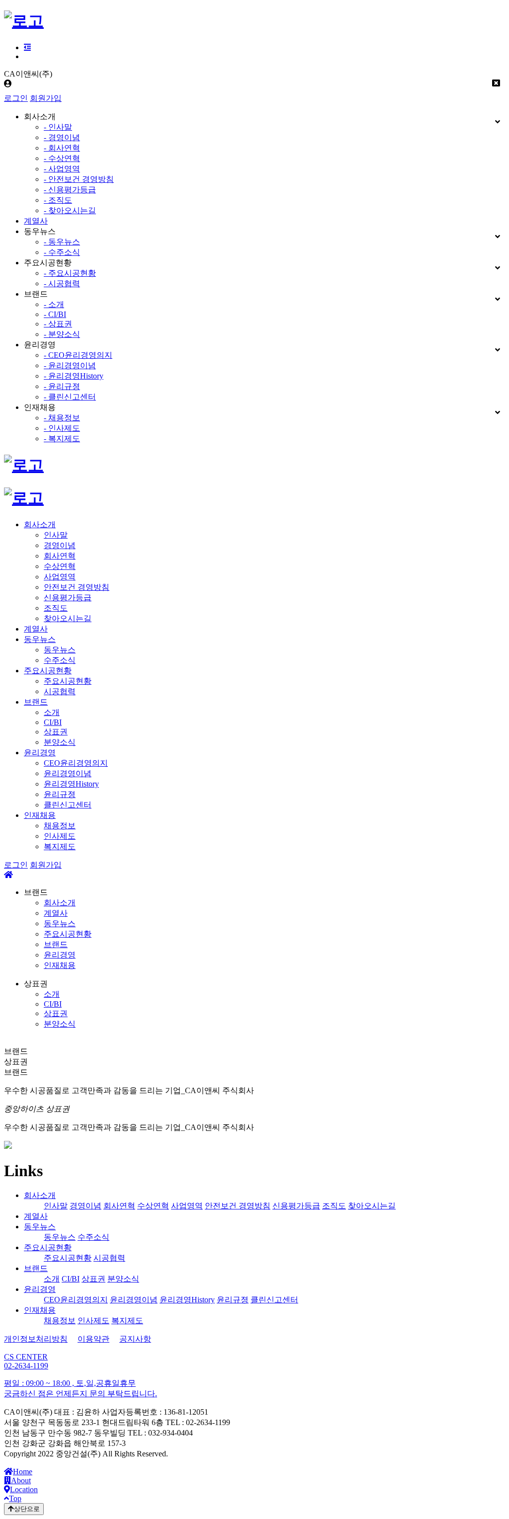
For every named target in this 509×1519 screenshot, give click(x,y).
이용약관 (93, 1339)
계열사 (36, 221)
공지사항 (135, 1339)
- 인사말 (58, 127)
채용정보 (60, 825)
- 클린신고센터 (70, 397)
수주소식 (60, 660)
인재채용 (40, 815)
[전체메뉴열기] (27, 47)
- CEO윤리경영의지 (78, 355)
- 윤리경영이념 (70, 365)
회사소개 (40, 524)
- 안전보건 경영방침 (79, 179)
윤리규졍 (60, 794)
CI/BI (53, 722)
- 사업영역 (62, 168)
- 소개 (54, 304)
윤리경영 (40, 752)
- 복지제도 (62, 438)
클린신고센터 (67, 804)
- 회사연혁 (62, 148)
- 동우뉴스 (62, 242)
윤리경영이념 (67, 773)
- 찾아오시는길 (70, 210)
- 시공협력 (62, 283)
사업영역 (60, 576)
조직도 (56, 608)
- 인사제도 (62, 428)
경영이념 (60, 545)
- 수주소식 (62, 252)
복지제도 (60, 846)
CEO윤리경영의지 (76, 763)
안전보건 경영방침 (76, 587)
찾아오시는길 (67, 618)
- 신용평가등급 (70, 189)
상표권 (56, 731)
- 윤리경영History (73, 376)
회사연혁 (60, 556)
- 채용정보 (62, 417)
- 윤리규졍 (62, 386)
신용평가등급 (67, 597)
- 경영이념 (62, 137)
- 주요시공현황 (70, 273)
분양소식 (60, 742)
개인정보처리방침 (36, 1339)
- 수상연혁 (62, 158)
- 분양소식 (62, 334)
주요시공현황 (48, 670)
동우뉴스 (40, 639)
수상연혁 (60, 566)
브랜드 (36, 702)
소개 (52, 712)
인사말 (56, 535)
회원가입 (46, 98)
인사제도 (60, 836)
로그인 (16, 98)
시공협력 (60, 691)
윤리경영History (71, 784)
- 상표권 (58, 324)
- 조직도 (58, 200)
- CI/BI (55, 314)
